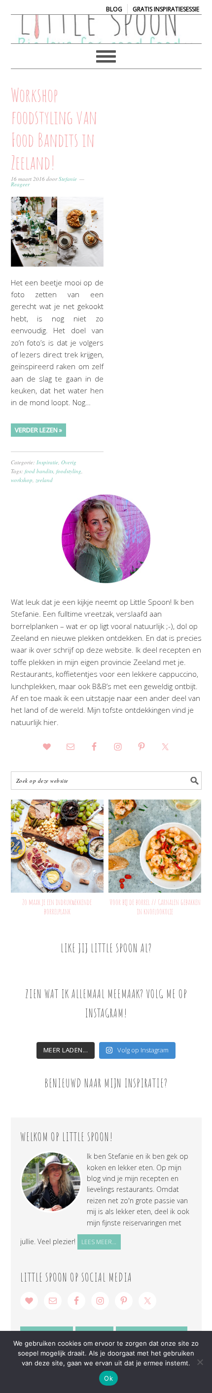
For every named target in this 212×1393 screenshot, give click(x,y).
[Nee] (200, 1362)
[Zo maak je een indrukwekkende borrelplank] (57, 846)
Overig (68, 462)
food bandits (39, 471)
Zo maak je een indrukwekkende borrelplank (57, 906)
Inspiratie (47, 462)
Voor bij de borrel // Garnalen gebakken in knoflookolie (155, 906)
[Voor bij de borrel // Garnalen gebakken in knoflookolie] (155, 846)
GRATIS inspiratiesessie (166, 9)
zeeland (44, 480)
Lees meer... (98, 1242)
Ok (108, 1378)
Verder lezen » (38, 429)
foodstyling (68, 471)
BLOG (114, 9)
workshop (22, 480)
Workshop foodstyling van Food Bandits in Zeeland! (54, 128)
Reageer (20, 184)
